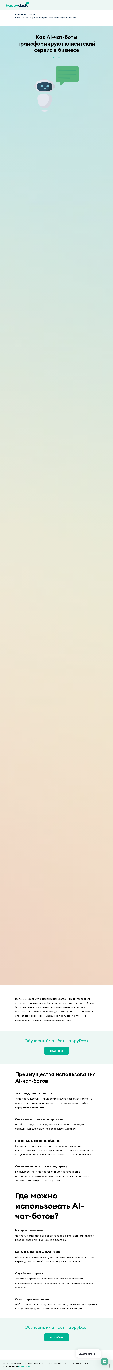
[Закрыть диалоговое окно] (109, 4)
